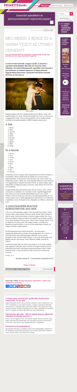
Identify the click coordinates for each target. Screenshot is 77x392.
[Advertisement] (65, 151)
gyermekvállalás (10, 269)
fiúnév (22, 269)
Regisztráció (68, 5)
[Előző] (59, 224)
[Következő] (72, 224)
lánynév (27, 269)
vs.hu (12, 255)
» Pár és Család (47, 269)
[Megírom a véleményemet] (52, 258)
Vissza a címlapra (29, 265)
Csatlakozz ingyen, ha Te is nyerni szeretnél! (66, 109)
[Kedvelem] (28, 258)
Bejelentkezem (57, 5)
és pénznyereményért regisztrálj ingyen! (65, 192)
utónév (18, 269)
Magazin (45, 5)
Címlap (69, 20)
